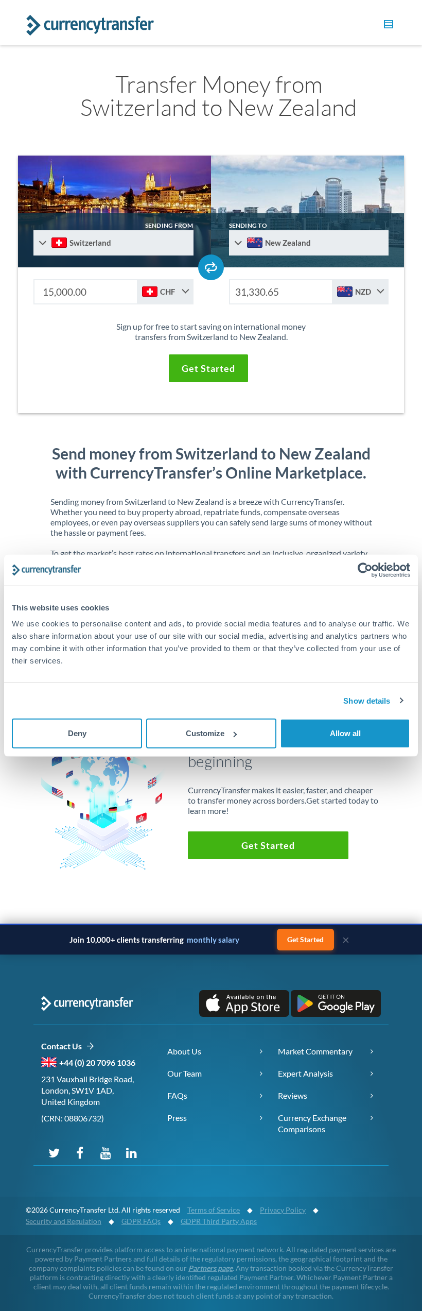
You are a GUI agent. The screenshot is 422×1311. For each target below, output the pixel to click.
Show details (366, 700)
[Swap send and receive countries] (211, 267)
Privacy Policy (283, 1209)
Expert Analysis (305, 1073)
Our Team (184, 1073)
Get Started (305, 939)
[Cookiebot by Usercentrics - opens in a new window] (365, 569)
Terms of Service (213, 1209)
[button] (387, 25)
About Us (184, 1051)
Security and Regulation (63, 1221)
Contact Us (63, 1046)
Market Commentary (315, 1051)
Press (177, 1117)
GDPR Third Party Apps (219, 1221)
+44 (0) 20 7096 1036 (97, 1062)
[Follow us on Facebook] (80, 1152)
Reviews (292, 1095)
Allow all (345, 733)
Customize (205, 733)
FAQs (177, 1095)
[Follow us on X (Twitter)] (54, 1152)
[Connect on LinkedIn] (131, 1152)
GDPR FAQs (141, 1221)
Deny (77, 733)
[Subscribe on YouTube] (105, 1152)
